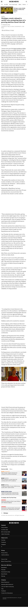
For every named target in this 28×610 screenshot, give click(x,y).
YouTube (3, 540)
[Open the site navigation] (5, 1)
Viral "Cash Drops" (13, 4)
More (11, 469)
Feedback (3, 590)
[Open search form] (26, 1)
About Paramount (5, 582)
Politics (24, 4)
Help (2, 588)
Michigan (6, 513)
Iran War (6, 4)
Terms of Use (4, 559)
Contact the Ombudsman (7, 593)
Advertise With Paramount (7, 584)
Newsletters (4, 567)
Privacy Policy (4, 552)
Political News (4, 527)
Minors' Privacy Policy (6, 561)
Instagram (3, 544)
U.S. (2, 4)
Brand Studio (4, 574)
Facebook (3, 542)
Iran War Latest (4, 529)
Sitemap (3, 576)
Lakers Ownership (5, 534)
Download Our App (5, 571)
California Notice (5, 554)
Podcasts (3, 569)
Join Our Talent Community (7, 586)
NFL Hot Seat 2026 (5, 531)
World (20, 4)
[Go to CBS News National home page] (14, 1)
